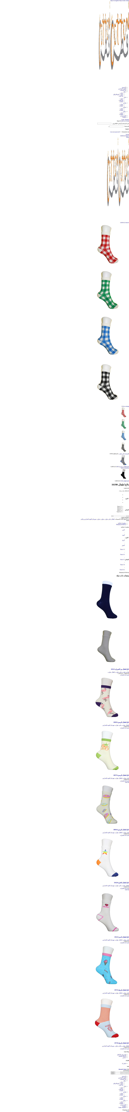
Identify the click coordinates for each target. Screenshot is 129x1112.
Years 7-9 (122, 564)
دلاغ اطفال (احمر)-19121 (121, 937)
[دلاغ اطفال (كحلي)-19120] (107, 879)
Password (126, 126)
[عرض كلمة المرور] (108, 126)
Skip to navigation (114, 0)
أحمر (123, 530)
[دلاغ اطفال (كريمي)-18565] (107, 719)
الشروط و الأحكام (121, 1054)
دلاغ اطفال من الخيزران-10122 (120, 669)
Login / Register (122, 1107)
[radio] (119, 494)
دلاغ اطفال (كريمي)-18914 (121, 829)
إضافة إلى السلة (125, 517)
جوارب (121, 93)
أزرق (123, 540)
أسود (123, 535)
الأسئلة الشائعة (122, 1056)
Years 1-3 (122, 549)
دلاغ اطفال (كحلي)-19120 (121, 882)
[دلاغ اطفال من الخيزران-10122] (107, 622)
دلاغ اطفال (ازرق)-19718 (121, 1043)
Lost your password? (115, 132)
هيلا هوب (121, 95)
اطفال (113, 519)
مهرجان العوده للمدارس (90, 519)
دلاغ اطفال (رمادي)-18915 (122, 466)
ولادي (82, 519)
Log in (127, 129)
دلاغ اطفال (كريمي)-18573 (121, 775)
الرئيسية (127, 453)
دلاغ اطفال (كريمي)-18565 (121, 722)
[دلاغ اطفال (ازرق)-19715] (107, 987)
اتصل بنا (124, 1063)
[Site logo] (119, 84)
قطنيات (121, 101)
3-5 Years (122, 554)
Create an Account (124, 121)
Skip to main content (124, 0)
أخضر (123, 545)
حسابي (124, 1057)
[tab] (122, 523)
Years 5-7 (122, 559)
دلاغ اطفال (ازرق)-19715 (121, 990)
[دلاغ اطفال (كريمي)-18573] (107, 772)
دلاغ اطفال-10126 (124, 481)
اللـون (126, 498)
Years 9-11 (122, 569)
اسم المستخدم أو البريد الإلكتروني (120, 123)
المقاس (127, 509)
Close (127, 1111)
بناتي (123, 453)
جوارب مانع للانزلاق (118, 94)
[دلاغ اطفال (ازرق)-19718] (107, 1040)
